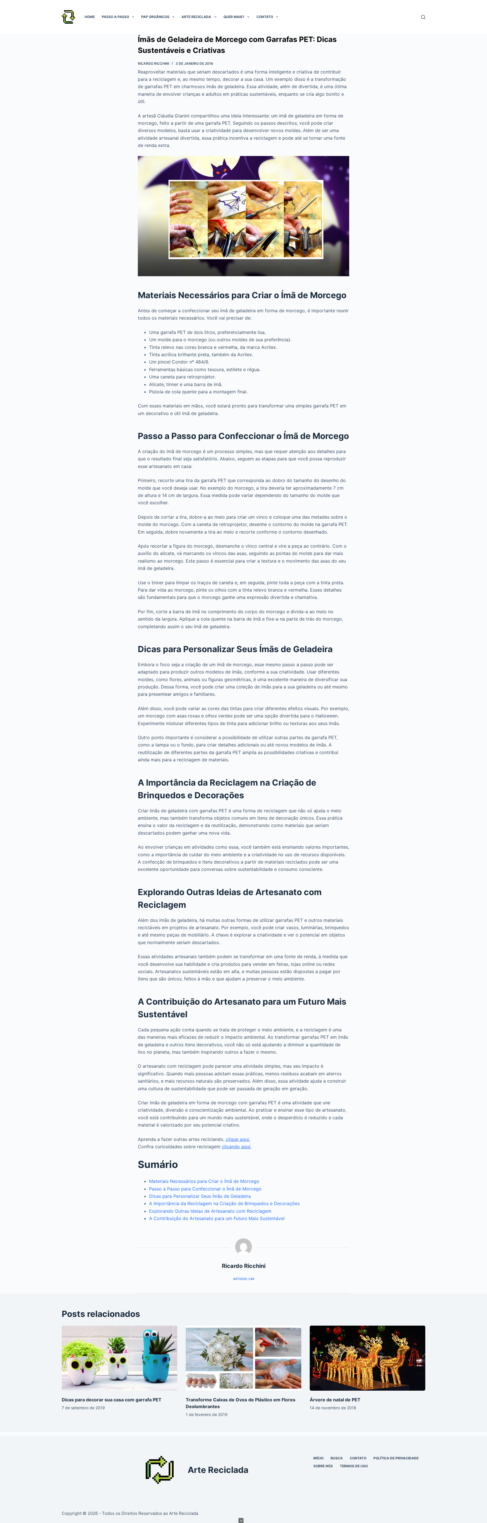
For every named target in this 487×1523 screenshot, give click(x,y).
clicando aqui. (236, 1146)
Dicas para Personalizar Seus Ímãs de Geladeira (200, 1196)
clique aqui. (238, 1139)
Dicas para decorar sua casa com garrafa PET (111, 1399)
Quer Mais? (233, 17)
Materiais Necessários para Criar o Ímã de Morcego (204, 1181)
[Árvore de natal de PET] (367, 1358)
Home (90, 17)
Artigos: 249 (243, 1279)
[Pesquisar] (423, 17)
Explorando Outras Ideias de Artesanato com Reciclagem (210, 1211)
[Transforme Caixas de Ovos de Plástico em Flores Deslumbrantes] (243, 1358)
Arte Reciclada (196, 17)
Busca (337, 1458)
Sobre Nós (323, 1466)
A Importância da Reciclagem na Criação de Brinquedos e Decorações (224, 1203)
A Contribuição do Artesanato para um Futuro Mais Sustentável (217, 1218)
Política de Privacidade (396, 1458)
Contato (264, 17)
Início (318, 1458)
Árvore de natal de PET (335, 1399)
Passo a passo (115, 17)
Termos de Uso (354, 1466)
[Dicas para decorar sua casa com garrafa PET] (119, 1358)
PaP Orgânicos (155, 17)
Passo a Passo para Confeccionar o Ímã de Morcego (205, 1189)
